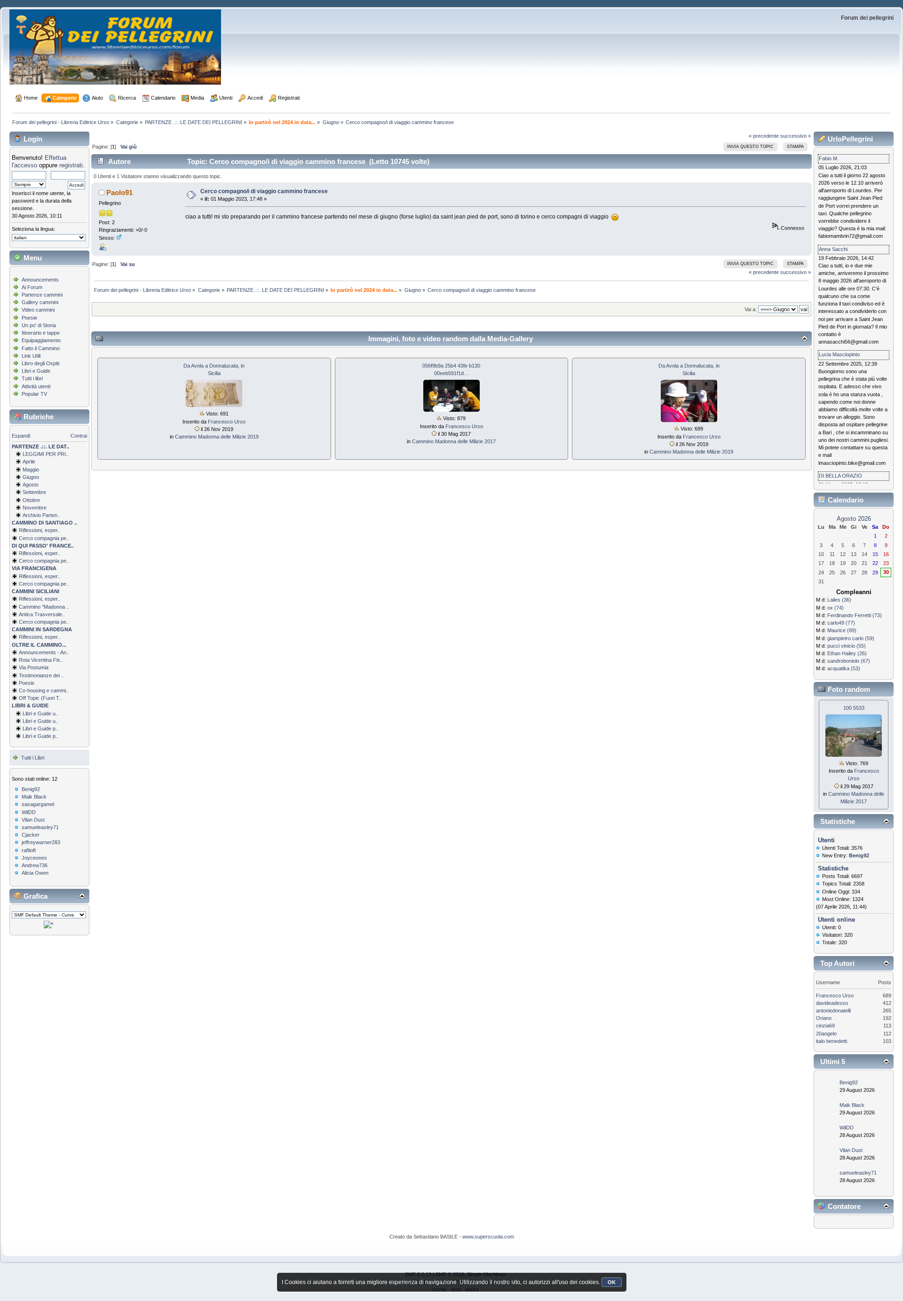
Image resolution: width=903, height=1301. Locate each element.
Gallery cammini (40, 302)
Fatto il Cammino (41, 348)
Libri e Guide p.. (40, 728)
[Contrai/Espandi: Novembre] (18, 507)
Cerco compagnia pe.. (44, 538)
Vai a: (751, 309)
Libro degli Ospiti (40, 363)
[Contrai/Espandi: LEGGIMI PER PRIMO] (18, 454)
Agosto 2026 (854, 518)
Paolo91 (119, 192)
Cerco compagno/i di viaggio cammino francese (264, 191)
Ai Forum (32, 287)
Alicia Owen (35, 873)
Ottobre (31, 500)
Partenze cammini (42, 295)
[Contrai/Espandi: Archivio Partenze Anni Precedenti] (18, 515)
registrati (71, 165)
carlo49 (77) (841, 623)
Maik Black (34, 796)
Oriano (824, 1018)
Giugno (31, 477)
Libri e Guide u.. (40, 713)
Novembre (35, 507)
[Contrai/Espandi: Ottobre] (18, 500)
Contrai (79, 436)
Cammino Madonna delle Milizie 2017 (454, 441)
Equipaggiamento (41, 340)
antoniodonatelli (833, 1010)
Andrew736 (35, 865)
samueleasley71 (40, 827)
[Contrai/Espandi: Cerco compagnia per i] (14, 622)
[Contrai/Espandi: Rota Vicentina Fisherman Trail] (14, 660)
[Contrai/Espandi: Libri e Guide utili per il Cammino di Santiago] (18, 713)
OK (612, 1282)
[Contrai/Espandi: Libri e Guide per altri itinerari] (18, 736)
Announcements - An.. (44, 652)
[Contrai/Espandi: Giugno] (18, 477)
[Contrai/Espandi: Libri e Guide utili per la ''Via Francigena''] (18, 721)
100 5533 (853, 708)
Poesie (29, 318)
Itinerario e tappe (41, 333)
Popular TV (34, 394)
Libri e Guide (36, 371)
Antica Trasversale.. (42, 614)
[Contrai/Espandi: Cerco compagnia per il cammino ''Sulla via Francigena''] (14, 584)
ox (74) (835, 608)
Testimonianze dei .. (41, 675)
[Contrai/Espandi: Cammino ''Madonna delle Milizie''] (14, 607)
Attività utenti (36, 386)
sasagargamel (38, 804)
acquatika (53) (843, 668)
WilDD (29, 812)
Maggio (31, 469)
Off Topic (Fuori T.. (40, 698)
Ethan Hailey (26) (847, 653)
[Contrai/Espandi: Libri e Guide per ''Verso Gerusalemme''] (18, 728)
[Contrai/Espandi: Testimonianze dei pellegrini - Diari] (14, 675)
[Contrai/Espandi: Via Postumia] (14, 667)
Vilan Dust (33, 820)
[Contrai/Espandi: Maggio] (18, 469)
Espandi (21, 436)
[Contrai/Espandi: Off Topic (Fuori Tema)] (14, 698)
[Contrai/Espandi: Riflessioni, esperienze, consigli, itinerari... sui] (14, 599)
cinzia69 (825, 1025)
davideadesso (832, 1003)
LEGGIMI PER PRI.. (46, 454)
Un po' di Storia (39, 325)
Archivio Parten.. (41, 515)
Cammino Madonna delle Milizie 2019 (217, 436)
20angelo (826, 1033)
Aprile (29, 461)
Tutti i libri (32, 378)
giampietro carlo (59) (850, 638)
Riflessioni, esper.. (39, 530)
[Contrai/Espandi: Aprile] (18, 461)
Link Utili (31, 356)
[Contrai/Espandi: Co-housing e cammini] (14, 690)
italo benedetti (831, 1041)
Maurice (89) (841, 630)
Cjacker (31, 835)
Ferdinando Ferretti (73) (854, 615)
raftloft (29, 850)
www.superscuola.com (488, 1236)
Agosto (31, 484)
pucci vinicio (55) (846, 646)
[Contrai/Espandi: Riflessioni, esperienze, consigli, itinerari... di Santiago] (14, 530)
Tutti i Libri (32, 757)
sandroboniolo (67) (848, 661)
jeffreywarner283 (41, 842)
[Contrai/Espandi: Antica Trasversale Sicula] (14, 614)
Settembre (34, 492)
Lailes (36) (839, 600)
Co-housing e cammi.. (44, 690)
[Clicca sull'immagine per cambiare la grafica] (48, 924)
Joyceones (34, 858)
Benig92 (31, 789)
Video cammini (38, 310)
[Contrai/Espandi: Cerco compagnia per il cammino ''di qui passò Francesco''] (14, 561)
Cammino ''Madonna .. (44, 607)
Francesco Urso (227, 421)
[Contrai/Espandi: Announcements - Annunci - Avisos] (14, 652)
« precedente (764, 136)
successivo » (795, 136)
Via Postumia (33, 667)
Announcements (40, 279)
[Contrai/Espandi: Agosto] (18, 484)
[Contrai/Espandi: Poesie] (14, 683)
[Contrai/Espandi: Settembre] (18, 492)
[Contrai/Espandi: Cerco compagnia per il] (14, 538)
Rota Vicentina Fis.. (41, 660)
